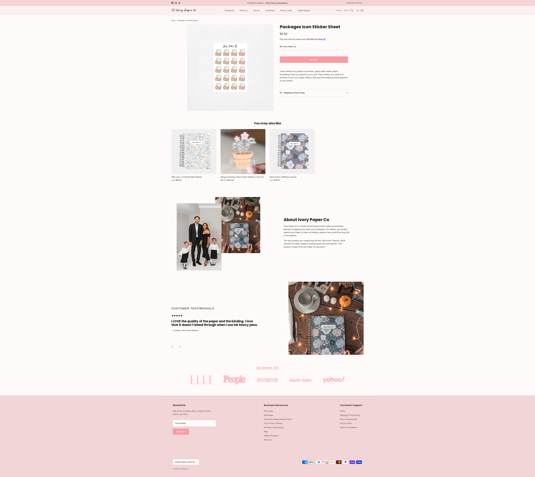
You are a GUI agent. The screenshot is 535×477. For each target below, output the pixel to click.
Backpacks (229, 10)
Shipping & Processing (350, 415)
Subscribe (180, 431)
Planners (244, 10)
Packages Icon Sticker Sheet (187, 20)
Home (173, 20)
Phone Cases (286, 10)
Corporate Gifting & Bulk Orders (278, 419)
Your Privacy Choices (273, 423)
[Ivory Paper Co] (183, 10)
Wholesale (268, 415)
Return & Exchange (348, 419)
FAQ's (342, 411)
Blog (266, 431)
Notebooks (270, 10)
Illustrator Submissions (274, 427)
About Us (268, 440)
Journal (256, 10)
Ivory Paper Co (289, 46)
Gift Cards (268, 411)
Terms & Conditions (348, 427)
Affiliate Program (271, 436)
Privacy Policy (346, 423)
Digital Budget (304, 10)
